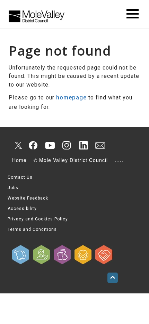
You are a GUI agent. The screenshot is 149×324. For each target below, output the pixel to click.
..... (119, 159)
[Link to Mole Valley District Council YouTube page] (50, 145)
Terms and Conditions (32, 229)
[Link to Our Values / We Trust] (41, 254)
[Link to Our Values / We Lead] (62, 254)
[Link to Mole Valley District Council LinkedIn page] (83, 145)
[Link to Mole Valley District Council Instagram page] (66, 145)
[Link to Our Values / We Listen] (20, 254)
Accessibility (22, 208)
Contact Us (20, 177)
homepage (71, 97)
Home (19, 159)
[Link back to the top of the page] (112, 278)
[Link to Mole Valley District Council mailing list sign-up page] (100, 145)
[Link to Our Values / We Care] (83, 254)
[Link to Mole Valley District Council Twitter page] (16, 145)
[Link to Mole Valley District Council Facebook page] (33, 145)
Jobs (13, 187)
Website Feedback (28, 198)
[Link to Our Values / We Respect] (104, 254)
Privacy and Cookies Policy (38, 219)
